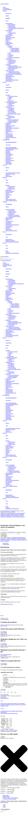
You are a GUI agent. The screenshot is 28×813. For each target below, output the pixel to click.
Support (12, 704)
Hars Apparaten (11, 111)
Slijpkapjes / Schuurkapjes (13, 71)
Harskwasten (11, 116)
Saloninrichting (6, 139)
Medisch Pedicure (9, 43)
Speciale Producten (15, 50)
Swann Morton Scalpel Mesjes (12, 79)
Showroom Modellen (7, 9)
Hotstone (7, 185)
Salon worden (14, 703)
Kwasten (7, 115)
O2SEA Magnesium (10, 191)
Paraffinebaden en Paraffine (11, 102)
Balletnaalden (8, 123)
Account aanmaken (21, 703)
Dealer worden (7, 703)
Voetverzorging (9, 30)
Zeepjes (10, 31)
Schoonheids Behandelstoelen (12, 148)
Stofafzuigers (8, 222)
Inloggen (2, 703)
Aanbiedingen (6, 8)
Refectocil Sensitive (12, 122)
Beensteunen (8, 36)
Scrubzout (8, 124)
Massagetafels (8, 162)
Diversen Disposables (12, 65)
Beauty (4, 82)
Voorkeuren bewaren (22, 801)
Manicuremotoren (12, 27)
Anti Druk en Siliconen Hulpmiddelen (13, 74)
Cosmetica (8, 44)
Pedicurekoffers (11, 25)
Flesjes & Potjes (9, 75)
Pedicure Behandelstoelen (11, 147)
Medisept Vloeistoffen (10, 37)
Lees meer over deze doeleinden (9, 798)
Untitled (9, 687)
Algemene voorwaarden (5, 731)
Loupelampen (8, 155)
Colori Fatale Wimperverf (13, 119)
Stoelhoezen (8, 159)
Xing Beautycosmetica (13, 96)
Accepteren (3, 801)
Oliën (7, 198)
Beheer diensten (6, 796)
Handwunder (11, 100)
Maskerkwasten (11, 117)
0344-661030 (3, 697)
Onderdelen (8, 161)
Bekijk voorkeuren (14, 801)
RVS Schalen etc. (9, 81)
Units (7, 250)
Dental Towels (11, 69)
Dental (4, 243)
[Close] (1, 5)
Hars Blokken (11, 110)
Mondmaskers (9, 38)
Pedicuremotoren (9, 23)
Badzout (7, 195)
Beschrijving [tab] (5, 543)
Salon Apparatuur (9, 158)
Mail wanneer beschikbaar (6, 654)
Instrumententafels (9, 149)
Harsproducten (9, 106)
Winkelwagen (7, 260)
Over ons (6, 705)
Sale (3, 260)
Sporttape (10, 34)
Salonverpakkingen (15, 48)
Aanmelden (6, 682)
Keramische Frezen (12, 61)
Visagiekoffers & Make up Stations (13, 172)
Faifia (9, 99)
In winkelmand (3, 535)
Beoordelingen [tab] (6, 544)
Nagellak (7, 228)
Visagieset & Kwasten (10, 174)
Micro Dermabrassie (10, 160)
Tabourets (8, 151)
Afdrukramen (8, 42)
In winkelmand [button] (4, 631)
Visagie (4, 165)
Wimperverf (8, 118)
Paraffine (10, 104)
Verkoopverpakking (15, 49)
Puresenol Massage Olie (11, 199)
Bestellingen (8, 704)
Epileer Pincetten (9, 131)
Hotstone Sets (11, 187)
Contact (16, 704)
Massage (5, 177)
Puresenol (10, 45)
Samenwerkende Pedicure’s (14, 57)
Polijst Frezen (11, 63)
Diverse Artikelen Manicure (11, 230)
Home (4, 7)
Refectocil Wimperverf (13, 120)
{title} (4, 804)
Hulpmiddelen (9, 126)
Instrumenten (8, 77)
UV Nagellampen (9, 221)
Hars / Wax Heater (12, 112)
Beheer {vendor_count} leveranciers (10, 797)
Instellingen (3, 704)
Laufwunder (10, 55)
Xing (9, 52)
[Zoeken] (13, 259)
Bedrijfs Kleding (9, 35)
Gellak (7, 220)
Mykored (10, 56)
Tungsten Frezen (11, 62)
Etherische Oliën (9, 192)
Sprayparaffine (11, 105)
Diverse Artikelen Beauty (11, 137)
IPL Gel (7, 138)
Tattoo (4, 231)
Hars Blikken (11, 109)
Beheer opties (6, 795)
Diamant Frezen (11, 59)
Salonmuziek (8, 190)
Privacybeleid (13, 731)
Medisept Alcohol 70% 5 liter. (7, 604)
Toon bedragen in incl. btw (7, 729)
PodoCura (8, 39)
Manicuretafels (9, 163)
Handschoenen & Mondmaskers (15, 67)
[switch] (1, 728)
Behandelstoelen (9, 239)
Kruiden (7, 193)
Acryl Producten (9, 225)
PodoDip (10, 47)
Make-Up (8, 175)
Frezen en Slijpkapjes (10, 209)
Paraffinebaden (11, 103)
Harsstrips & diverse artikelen (14, 113)
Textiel (7, 41)
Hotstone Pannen (11, 186)
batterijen (12, 590)
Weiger (8, 801)
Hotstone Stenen (11, 188)
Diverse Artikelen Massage (11, 200)
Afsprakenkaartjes (12, 32)
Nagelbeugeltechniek (10, 76)
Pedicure (5, 10)
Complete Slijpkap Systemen (14, 72)
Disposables (8, 64)
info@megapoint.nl (4, 698)
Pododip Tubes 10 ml (15, 51)
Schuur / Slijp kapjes (10, 70)
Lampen (7, 252)
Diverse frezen (9, 58)
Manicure (5, 201)
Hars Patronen (11, 108)
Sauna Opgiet (8, 194)
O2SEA (10, 98)
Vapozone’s (8, 156)
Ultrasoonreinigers (9, 154)
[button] (14, 758)
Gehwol (10, 54)
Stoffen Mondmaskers (12, 68)
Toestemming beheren (5, 809)
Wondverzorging (9, 78)
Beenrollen (8, 152)
